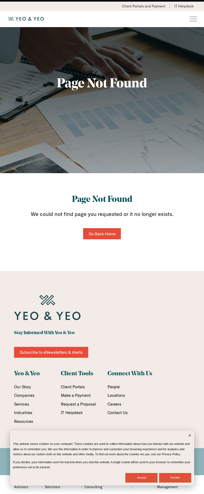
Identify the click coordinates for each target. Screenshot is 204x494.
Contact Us (118, 412)
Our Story (22, 386)
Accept (141, 477)
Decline (175, 477)
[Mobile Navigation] (193, 19)
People (114, 386)
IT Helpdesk (184, 6)
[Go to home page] (102, 19)
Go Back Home (102, 233)
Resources (23, 421)
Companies (24, 395)
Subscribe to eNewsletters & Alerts (51, 352)
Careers (114, 404)
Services (21, 404)
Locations (116, 395)
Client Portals (73, 386)
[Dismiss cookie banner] (189, 435)
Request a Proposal (78, 404)
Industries (23, 412)
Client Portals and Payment (143, 6)
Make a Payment (76, 395)
